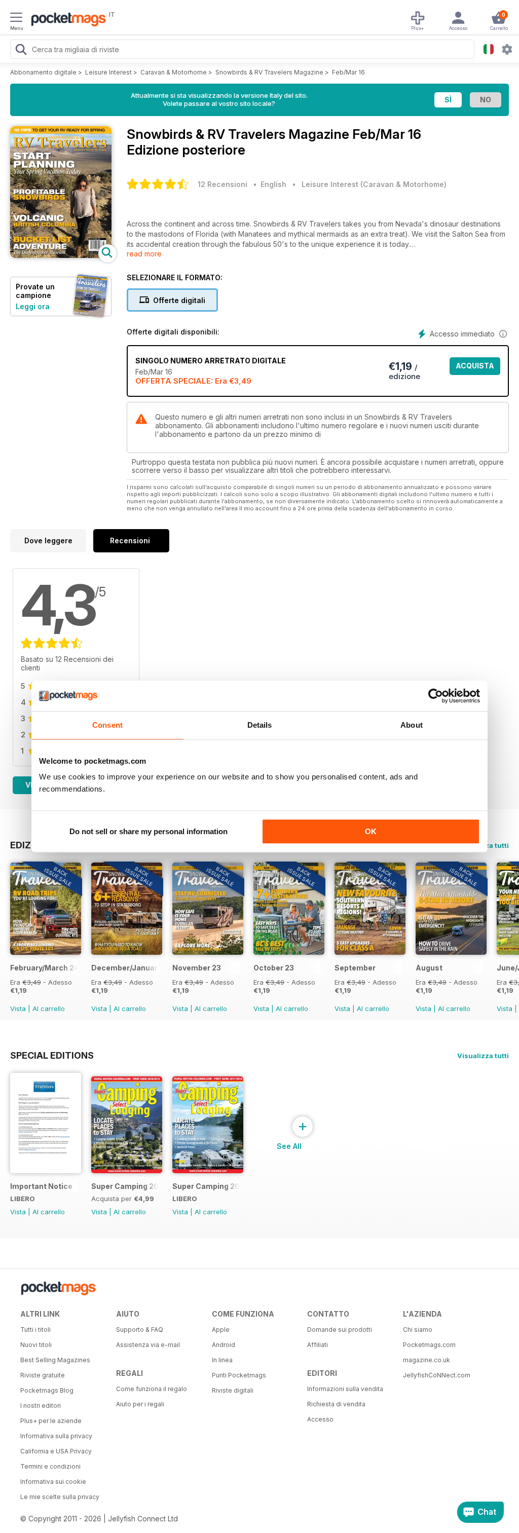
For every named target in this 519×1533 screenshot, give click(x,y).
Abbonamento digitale (43, 72)
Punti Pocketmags (239, 1375)
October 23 (273, 967)
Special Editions (52, 1055)
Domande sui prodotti (339, 1329)
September (355, 967)
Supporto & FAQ (139, 1329)
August (429, 967)
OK (371, 831)
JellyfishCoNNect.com (436, 1375)
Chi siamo (417, 1329)
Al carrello (48, 1008)
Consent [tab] (107, 725)
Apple (221, 1329)
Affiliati (317, 1345)
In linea (222, 1360)
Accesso (320, 1419)
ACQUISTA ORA (475, 368)
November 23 (196, 967)
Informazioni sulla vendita (345, 1389)
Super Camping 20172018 (206, 1186)
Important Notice (41, 1186)
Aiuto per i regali (140, 1404)
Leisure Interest (108, 72)
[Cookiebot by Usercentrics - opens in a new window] (435, 695)
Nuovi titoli (36, 1345)
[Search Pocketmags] (20, 50)
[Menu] (16, 19)
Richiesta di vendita (336, 1404)
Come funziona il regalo (151, 1389)
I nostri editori (40, 1405)
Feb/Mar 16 (348, 72)
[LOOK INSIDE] (61, 255)
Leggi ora (33, 306)
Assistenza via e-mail (148, 1345)
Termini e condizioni (50, 1466)
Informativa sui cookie (53, 1481)
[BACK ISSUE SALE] (45, 952)
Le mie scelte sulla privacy (59, 1497)
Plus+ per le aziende (51, 1421)
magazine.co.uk (426, 1360)
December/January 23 (125, 967)
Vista (18, 1008)
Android (223, 1345)
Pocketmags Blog (46, 1390)
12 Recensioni (222, 184)
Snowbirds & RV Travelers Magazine (269, 72)
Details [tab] (259, 725)
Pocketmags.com (429, 1345)
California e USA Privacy (56, 1451)
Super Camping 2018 (125, 1186)
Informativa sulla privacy (56, 1436)
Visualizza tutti (483, 1056)
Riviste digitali (232, 1390)
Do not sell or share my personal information (148, 831)
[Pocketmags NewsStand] (65, 20)
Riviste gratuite (42, 1375)
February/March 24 (44, 967)
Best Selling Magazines (55, 1360)
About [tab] (411, 725)
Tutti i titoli (35, 1329)
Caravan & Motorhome (173, 72)
